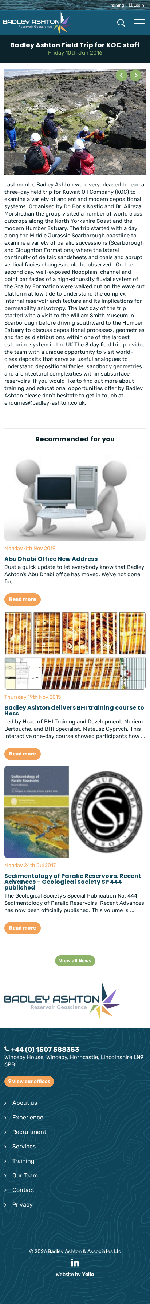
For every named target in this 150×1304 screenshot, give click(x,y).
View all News (75, 960)
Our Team (25, 1175)
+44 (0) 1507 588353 (44, 1050)
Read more (22, 599)
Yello (88, 1274)
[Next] (135, 75)
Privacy (22, 1204)
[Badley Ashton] (37, 23)
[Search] (121, 23)
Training (23, 1160)
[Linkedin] (75, 1263)
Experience (27, 1117)
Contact (23, 1190)
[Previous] (121, 75)
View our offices (30, 1081)
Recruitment (29, 1131)
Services (24, 1146)
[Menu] (139, 23)
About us (24, 1102)
